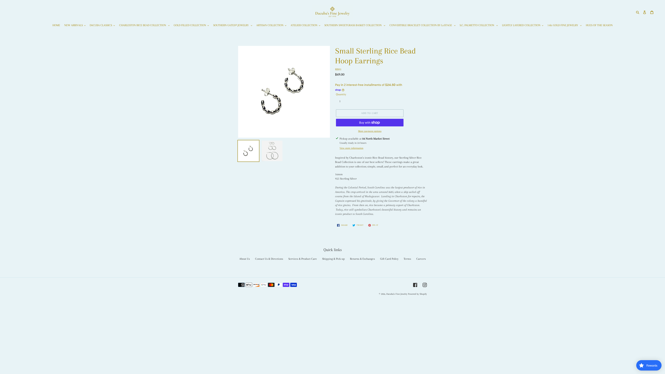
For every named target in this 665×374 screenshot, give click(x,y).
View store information (351, 148)
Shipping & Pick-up (333, 258)
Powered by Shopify (417, 294)
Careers (421, 258)
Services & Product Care (302, 258)
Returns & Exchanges (362, 258)
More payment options (370, 131)
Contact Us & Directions (269, 258)
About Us (244, 258)
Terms (407, 258)
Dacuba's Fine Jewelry (396, 294)
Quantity (341, 94)
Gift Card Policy (389, 258)
